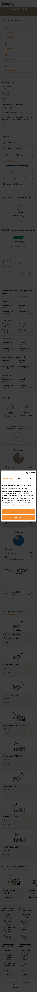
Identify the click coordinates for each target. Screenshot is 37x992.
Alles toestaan (18, 512)
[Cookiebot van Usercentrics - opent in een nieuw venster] (26, 473)
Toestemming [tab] (7, 478)
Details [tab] (18, 478)
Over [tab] (30, 478)
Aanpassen (17, 517)
